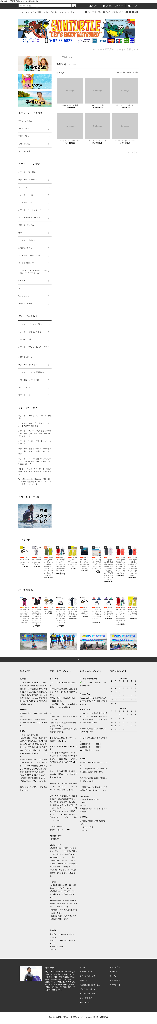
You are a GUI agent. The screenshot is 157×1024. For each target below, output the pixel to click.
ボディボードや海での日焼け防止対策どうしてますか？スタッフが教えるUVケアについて (34, 451)
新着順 (135, 72)
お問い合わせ (118, 12)
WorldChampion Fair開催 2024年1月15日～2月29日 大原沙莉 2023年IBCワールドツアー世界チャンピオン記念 (34, 481)
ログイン (120, 6)
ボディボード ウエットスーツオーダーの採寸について (35, 417)
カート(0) (133, 6)
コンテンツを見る (68, 12)
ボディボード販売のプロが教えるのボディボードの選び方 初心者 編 (34, 424)
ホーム (21, 12)
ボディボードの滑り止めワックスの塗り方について (34, 442)
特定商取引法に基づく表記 (90, 985)
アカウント (96, 6)
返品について (85, 980)
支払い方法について (87, 972)
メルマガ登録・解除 (94, 12)
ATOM (87, 1002)
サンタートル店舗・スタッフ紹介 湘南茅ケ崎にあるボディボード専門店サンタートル (34, 471)
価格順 (128, 72)
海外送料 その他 (67, 57)
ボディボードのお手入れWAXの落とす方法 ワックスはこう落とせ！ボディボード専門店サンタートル (35, 433)
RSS (81, 1002)
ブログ (107, 12)
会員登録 (108, 6)
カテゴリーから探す (34, 12)
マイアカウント (116, 967)
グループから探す (52, 12)
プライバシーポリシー (88, 989)
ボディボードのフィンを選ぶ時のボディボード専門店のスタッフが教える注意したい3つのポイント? (34, 461)
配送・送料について (87, 976)
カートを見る (115, 980)
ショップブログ (86, 998)
